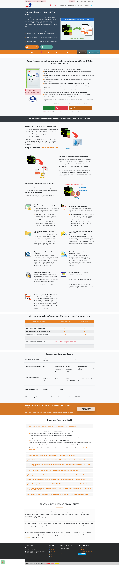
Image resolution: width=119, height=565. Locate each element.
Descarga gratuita (33, 46)
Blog (83, 549)
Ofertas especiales (86, 547)
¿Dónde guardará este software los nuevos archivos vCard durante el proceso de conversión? (56, 475)
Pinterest (53, 554)
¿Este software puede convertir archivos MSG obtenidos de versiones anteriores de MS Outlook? (57, 484)
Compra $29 (63, 108)
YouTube (53, 551)
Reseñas (52, 52)
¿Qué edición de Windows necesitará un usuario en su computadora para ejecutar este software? (57, 494)
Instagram (53, 552)
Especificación (61, 52)
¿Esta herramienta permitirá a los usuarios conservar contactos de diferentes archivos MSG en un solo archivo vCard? (59, 465)
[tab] (59, 426)
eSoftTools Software (17, 563)
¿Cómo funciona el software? (86, 409)
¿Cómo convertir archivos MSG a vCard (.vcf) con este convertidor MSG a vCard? (51, 426)
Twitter (52, 549)
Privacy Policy (51, 563)
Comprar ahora (48, 46)
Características (25, 52)
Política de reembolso (87, 551)
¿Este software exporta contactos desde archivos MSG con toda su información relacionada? (56, 460)
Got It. (57, 563)
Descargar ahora (65, 346)
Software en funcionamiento (81, 108)
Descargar (83, 52)
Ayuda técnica (64, 551)
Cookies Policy (46, 563)
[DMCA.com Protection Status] (82, 554)
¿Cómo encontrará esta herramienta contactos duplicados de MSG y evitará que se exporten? (56, 479)
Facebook (53, 547)
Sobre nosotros (64, 553)
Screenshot (36, 52)
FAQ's (44, 52)
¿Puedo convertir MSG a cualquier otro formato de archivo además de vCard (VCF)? (53, 470)
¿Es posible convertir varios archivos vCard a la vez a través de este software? (51, 455)
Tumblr (52, 556)
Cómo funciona (72, 52)
